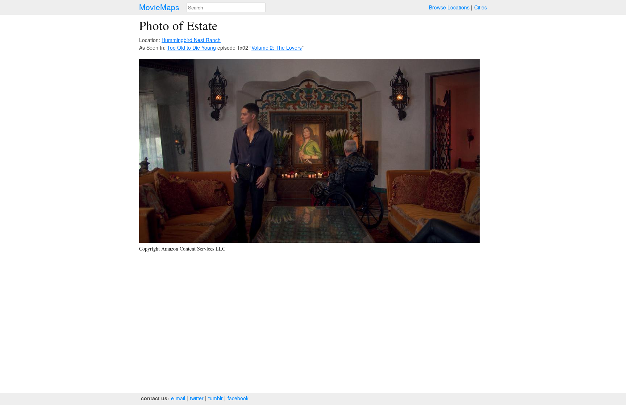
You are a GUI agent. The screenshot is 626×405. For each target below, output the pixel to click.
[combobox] (226, 7)
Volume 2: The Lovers (276, 47)
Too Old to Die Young (191, 47)
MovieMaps (159, 7)
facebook (238, 398)
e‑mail (178, 398)
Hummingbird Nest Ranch (191, 40)
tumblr (215, 398)
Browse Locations (449, 7)
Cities (480, 7)
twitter (197, 398)
